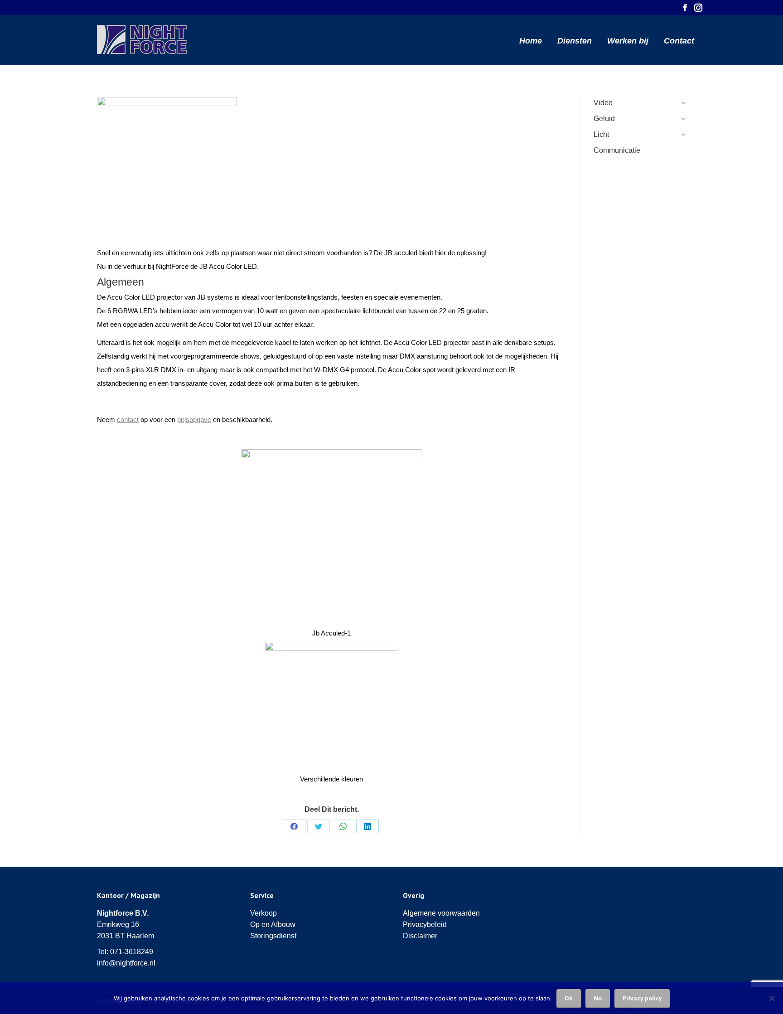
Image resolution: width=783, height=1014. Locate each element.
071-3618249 (131, 952)
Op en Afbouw (272, 924)
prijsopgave (194, 419)
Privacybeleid (425, 924)
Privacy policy (642, 998)
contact (128, 419)
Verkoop (263, 913)
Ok (569, 998)
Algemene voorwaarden (441, 913)
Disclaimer (420, 936)
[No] (771, 998)
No (598, 998)
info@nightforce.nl (126, 963)
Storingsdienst (273, 936)
